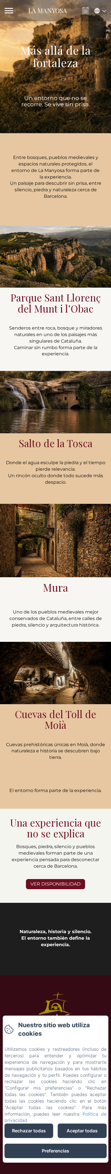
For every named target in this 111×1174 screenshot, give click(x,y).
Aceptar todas (82, 1130)
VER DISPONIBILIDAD (55, 884)
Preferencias (55, 1151)
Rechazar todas (29, 1130)
